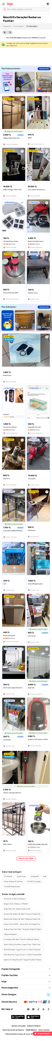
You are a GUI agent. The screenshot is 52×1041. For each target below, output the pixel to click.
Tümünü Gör (44, 69)
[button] (3, 4)
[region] (27, 82)
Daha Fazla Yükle (26, 858)
